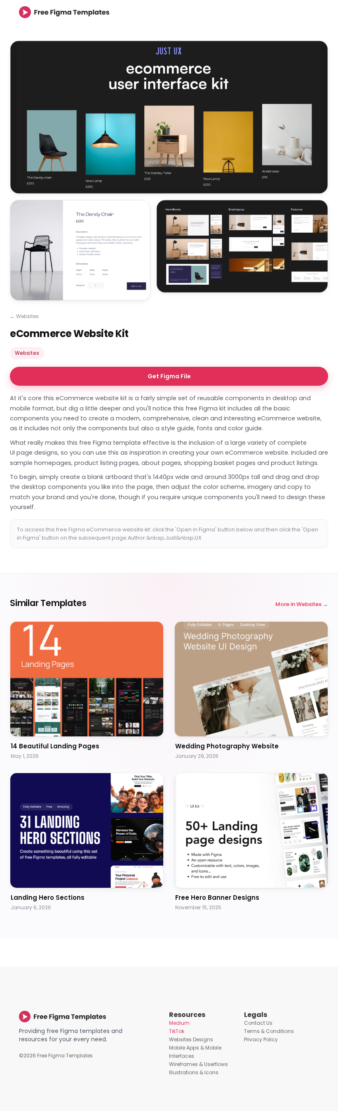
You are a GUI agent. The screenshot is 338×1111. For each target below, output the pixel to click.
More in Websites (298, 604)
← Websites (24, 316)
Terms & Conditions (269, 1031)
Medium (179, 1022)
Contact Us (258, 1022)
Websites (27, 352)
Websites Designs (191, 1039)
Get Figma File (169, 376)
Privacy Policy (261, 1039)
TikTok (176, 1031)
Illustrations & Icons (193, 1072)
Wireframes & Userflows (198, 1064)
